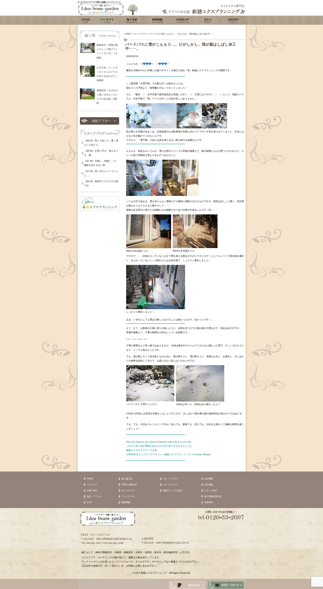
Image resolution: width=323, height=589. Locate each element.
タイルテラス (128, 490)
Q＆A (89, 502)
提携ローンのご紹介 (173, 490)
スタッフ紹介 (210, 490)
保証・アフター (94, 496)
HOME (90, 478)
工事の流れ (92, 490)
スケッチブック (170, 484)
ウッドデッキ (128, 496)
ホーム (85, 20)
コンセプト (106, 20)
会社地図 (208, 484)
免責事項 (208, 502)
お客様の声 (182, 20)
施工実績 (132, 20)
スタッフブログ (170, 478)
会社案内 (233, 20)
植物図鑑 (157, 20)
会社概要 (208, 478)
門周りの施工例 (129, 484)
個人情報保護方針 (213, 496)
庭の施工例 (126, 478)
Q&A (207, 20)
